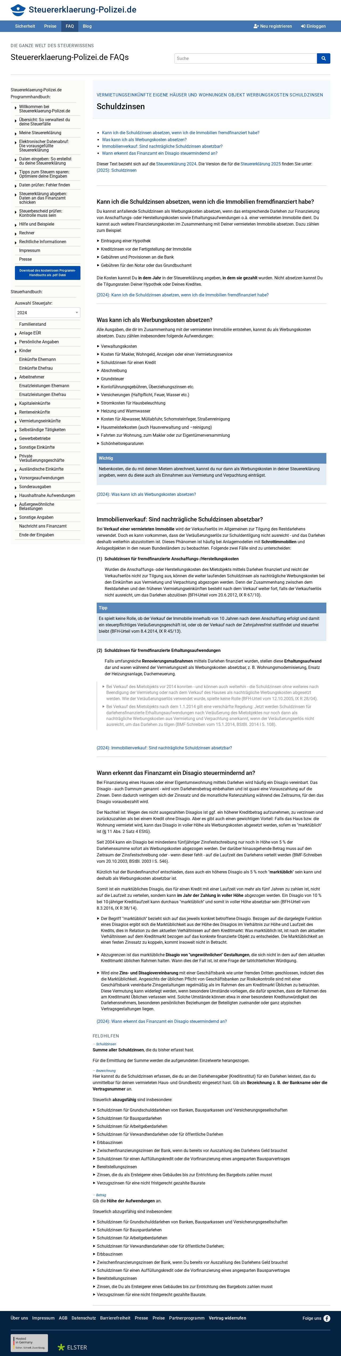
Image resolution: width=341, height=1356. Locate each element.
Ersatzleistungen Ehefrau (42, 394)
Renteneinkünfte (34, 412)
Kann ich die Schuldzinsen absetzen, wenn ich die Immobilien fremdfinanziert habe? (180, 132)
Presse (25, 259)
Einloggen (316, 26)
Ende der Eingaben (36, 534)
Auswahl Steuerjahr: (33, 303)
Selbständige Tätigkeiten (42, 429)
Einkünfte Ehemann (37, 359)
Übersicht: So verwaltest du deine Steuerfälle (44, 121)
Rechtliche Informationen (42, 241)
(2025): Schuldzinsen (117, 170)
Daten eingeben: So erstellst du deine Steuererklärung (45, 161)
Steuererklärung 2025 (261, 163)
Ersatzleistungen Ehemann (44, 385)
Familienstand (32, 324)
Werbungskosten (267, 94)
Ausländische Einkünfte (41, 469)
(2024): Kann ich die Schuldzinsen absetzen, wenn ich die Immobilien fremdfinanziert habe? (183, 294)
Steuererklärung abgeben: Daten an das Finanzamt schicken (43, 198)
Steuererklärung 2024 (176, 163)
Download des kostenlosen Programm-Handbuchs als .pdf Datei (47, 273)
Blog (87, 26)
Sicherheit (25, 26)
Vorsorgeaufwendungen (41, 477)
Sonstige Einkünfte (37, 447)
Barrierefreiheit (115, 1318)
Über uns (19, 1318)
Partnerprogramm (186, 1318)
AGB (63, 1318)
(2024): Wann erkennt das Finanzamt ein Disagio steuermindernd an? (162, 1021)
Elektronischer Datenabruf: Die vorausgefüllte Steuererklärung (44, 146)
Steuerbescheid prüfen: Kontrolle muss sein (40, 213)
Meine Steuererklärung (40, 132)
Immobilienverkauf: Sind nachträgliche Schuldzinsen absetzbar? (162, 146)
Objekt (237, 94)
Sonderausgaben (35, 486)
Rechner (26, 232)
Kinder (25, 350)
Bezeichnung (106, 1071)
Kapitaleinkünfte (34, 403)
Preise (50, 26)
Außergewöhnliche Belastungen (36, 506)
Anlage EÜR (30, 333)
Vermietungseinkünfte (124, 94)
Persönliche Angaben (39, 341)
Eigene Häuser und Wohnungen (190, 94)
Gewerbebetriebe (34, 438)
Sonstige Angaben (36, 517)
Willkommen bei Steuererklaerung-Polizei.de (44, 108)
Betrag (101, 1195)
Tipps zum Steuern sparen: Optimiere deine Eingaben (44, 174)
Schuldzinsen (306, 94)
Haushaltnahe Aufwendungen (47, 495)
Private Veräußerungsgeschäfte (41, 458)
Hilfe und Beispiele (36, 224)
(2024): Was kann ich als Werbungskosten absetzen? (146, 494)
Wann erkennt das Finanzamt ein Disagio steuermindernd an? (160, 153)
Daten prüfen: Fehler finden (44, 184)
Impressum (29, 250)
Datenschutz (84, 1318)
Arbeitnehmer (31, 376)
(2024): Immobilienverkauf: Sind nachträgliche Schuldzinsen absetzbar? (164, 747)
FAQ (70, 26)
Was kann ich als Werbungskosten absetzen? (144, 139)
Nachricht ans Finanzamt (43, 526)
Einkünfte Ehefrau (36, 368)
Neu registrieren (276, 26)
